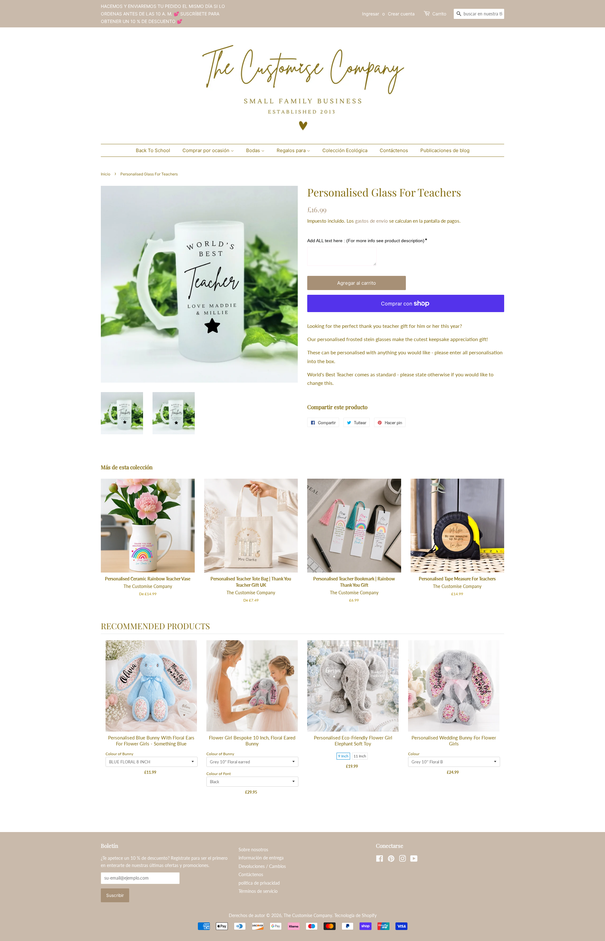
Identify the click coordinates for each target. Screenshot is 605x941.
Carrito (439, 13)
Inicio (105, 174)
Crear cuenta (401, 13)
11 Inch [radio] (360, 756)
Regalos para (292, 150)
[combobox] (479, 14)
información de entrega (261, 857)
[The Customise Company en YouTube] (414, 859)
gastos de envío (371, 221)
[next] (498, 723)
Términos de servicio (258, 891)
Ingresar (370, 13)
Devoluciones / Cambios (262, 866)
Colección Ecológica (344, 150)
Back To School (153, 150)
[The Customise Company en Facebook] (379, 859)
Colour (413, 753)
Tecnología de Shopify (355, 915)
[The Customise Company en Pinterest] (391, 859)
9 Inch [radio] (343, 756)
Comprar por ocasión (206, 150)
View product (151, 692)
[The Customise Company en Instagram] (402, 859)
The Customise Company (308, 915)
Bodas (253, 150)
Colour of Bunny (119, 753)
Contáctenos (394, 150)
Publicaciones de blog (445, 150)
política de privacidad (259, 883)
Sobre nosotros (253, 849)
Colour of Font (218, 773)
